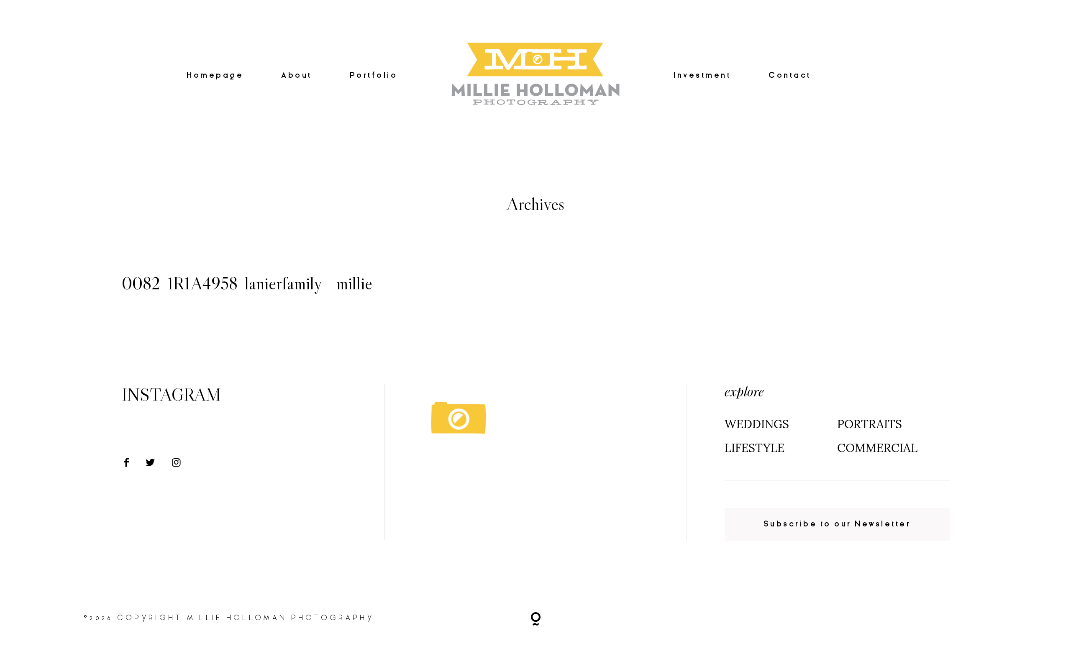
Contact (790, 75)
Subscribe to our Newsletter (837, 524)
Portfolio (374, 75)
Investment (702, 75)
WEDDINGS (757, 424)
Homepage (215, 75)
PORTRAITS (869, 424)
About (296, 75)
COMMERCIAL (877, 447)
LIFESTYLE (754, 447)
